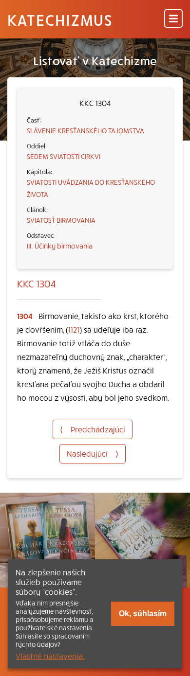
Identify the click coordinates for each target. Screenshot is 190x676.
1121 (73, 329)
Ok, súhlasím (143, 613)
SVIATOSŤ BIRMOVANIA (61, 219)
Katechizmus (60, 19)
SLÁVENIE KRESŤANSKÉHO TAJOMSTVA (85, 130)
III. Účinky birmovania (60, 245)
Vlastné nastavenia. (50, 655)
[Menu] (173, 19)
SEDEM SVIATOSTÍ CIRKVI (63, 156)
